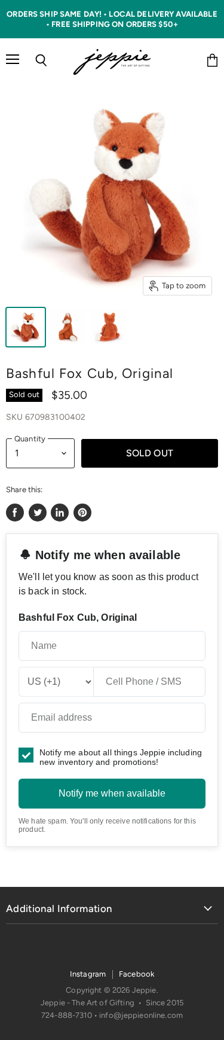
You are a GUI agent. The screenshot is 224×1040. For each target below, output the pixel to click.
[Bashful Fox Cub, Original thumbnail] (26, 327)
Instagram (88, 973)
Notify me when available (112, 793)
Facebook (136, 973)
